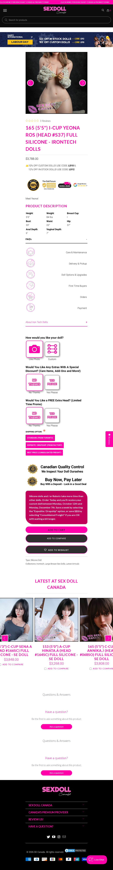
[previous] (30, 83)
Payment (82, 308)
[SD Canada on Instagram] (59, 837)
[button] (56, 549)
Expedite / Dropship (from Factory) (44, 445)
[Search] (103, 10)
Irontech (40, 564)
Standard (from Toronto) (40, 438)
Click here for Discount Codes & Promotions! (24, 2)
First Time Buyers (78, 285)
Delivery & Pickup (78, 263)
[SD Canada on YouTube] (53, 837)
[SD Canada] (55, 10)
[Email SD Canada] (64, 837)
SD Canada (39, 852)
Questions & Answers (56, 695)
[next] (82, 83)
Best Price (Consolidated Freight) (44, 452)
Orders (83, 297)
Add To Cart (56, 529)
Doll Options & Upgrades (74, 274)
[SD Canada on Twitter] (48, 837)
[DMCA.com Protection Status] (75, 852)
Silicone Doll (36, 560)
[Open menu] (5, 10)
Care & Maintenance (76, 252)
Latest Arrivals (72, 564)
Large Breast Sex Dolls (55, 564)
